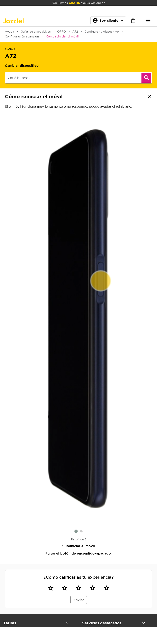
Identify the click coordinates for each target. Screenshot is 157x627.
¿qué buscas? (19, 78)
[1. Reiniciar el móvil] (78, 319)
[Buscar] (146, 78)
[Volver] (149, 96)
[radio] (50, 588)
